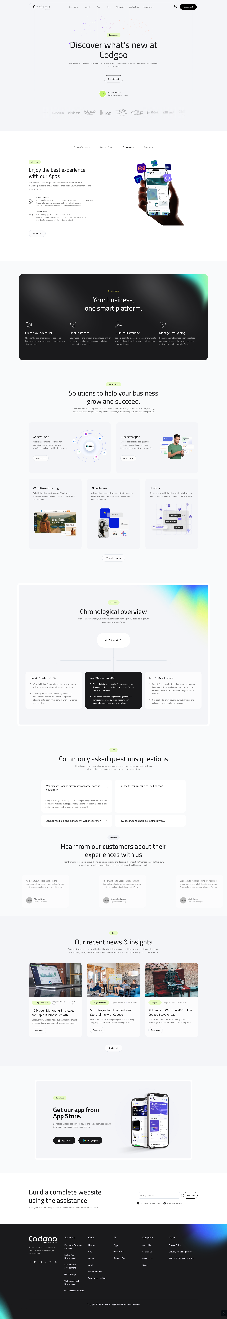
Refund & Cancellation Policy (181, 1258)
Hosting (92, 1245)
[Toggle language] (175, 7)
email (90, 1264)
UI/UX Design (70, 1274)
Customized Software (74, 1290)
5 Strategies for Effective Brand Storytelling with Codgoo (111, 1012)
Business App (119, 1258)
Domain (91, 1258)
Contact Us (147, 1251)
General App (118, 1251)
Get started (188, 7)
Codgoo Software (41, 1002)
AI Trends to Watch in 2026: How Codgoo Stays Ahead (170, 1012)
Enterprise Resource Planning (73, 1247)
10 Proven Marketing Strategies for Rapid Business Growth (53, 1012)
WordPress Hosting (97, 1278)
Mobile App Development (70, 1256)
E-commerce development (70, 1266)
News (145, 1264)
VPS (90, 1251)
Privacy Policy (175, 1245)
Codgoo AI (155, 1002)
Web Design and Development (71, 1282)
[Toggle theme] (224, 1313)
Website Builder (95, 1271)
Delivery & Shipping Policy (180, 1251)
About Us (146, 1245)
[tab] (82, 147)
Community (147, 1258)
